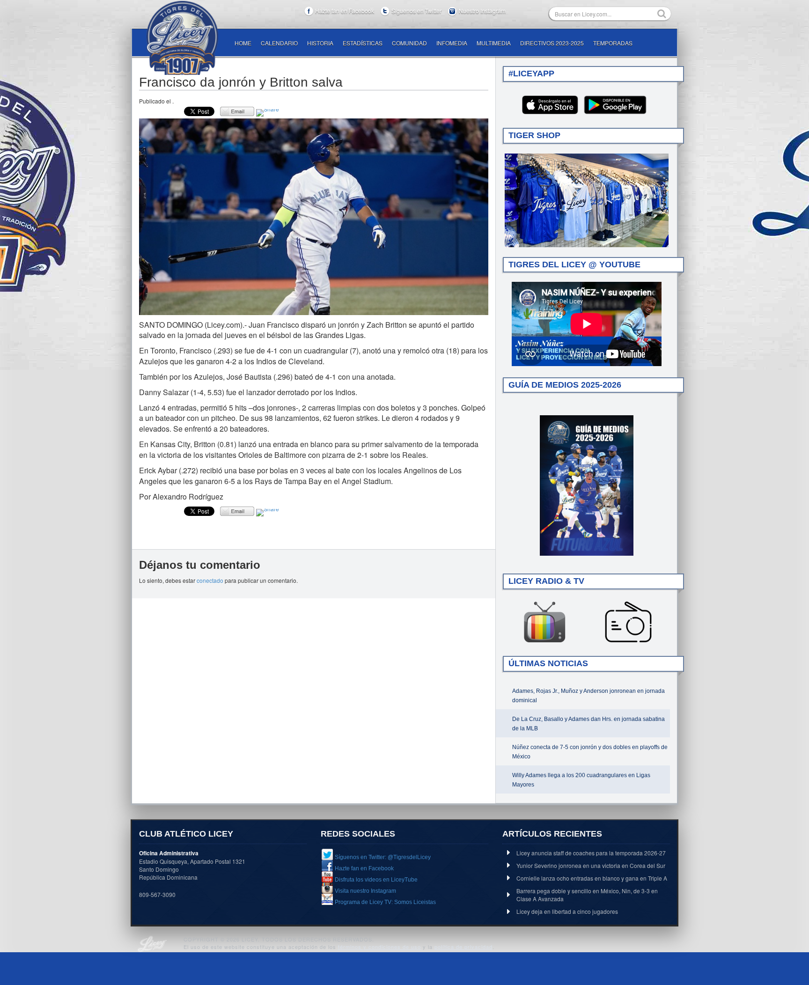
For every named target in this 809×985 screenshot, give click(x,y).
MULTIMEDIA (494, 43)
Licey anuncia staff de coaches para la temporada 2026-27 (591, 853)
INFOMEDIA (451, 43)
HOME (243, 43)
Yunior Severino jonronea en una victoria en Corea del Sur (590, 865)
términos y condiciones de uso (379, 946)
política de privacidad (463, 946)
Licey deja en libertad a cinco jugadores (567, 911)
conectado (210, 580)
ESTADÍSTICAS (362, 43)
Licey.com (182, 38)
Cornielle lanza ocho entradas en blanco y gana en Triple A (591, 878)
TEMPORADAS (612, 43)
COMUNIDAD (409, 43)
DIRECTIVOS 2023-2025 (552, 43)
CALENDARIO (279, 43)
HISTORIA (320, 43)
